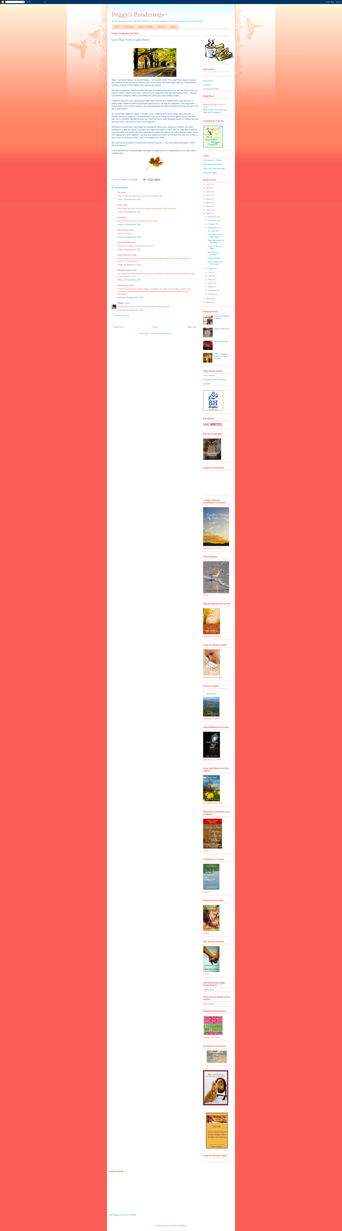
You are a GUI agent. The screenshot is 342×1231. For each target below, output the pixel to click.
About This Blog (145, 27)
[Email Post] (144, 179)
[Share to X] (154, 179)
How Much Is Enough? (213, 253)
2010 (208, 302)
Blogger (183, 1225)
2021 (208, 184)
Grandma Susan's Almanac (214, 380)
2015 (208, 203)
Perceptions (208, 81)
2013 (208, 210)
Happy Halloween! (222, 329)
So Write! (207, 384)
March (211, 287)
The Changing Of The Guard (215, 263)
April (210, 283)
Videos (173, 27)
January (212, 294)
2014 (208, 206)
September (213, 228)
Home (116, 27)
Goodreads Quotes (211, 89)
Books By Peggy (210, 173)
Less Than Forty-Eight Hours (215, 235)
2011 (208, 298)
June (210, 276)
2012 (208, 213)
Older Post (191, 327)
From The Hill (209, 375)
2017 (208, 195)
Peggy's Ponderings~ (139, 14)
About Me (129, 27)
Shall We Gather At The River (216, 241)
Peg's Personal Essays (212, 164)
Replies (161, 27)
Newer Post (118, 327)
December (213, 217)
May (210, 279)
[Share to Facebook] (156, 179)
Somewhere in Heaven (212, 160)
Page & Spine (209, 990)
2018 (208, 192)
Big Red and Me (221, 341)
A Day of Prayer (214, 258)
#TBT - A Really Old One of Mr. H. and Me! (221, 356)
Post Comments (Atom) (161, 333)
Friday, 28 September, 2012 (129, 199)
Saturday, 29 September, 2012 (130, 297)
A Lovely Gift (213, 231)
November (213, 220)
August (211, 268)
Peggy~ (121, 303)
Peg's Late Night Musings (214, 168)
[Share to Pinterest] (159, 179)
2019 (208, 188)
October (212, 224)
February (212, 290)
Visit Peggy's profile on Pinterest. (123, 1215)
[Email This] (148, 179)
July (210, 272)
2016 (208, 199)
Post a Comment (122, 315)
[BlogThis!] (151, 179)
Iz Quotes (207, 85)
